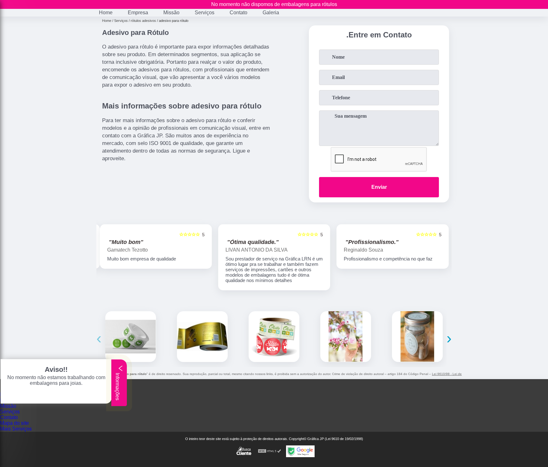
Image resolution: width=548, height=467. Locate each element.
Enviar (379, 187)
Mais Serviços (16, 428)
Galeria (271, 12)
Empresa (138, 12)
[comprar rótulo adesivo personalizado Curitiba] (345, 336)
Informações (117, 386)
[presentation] (98, 338)
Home (106, 12)
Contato (238, 12)
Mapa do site (14, 423)
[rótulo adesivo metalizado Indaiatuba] (202, 336)
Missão (171, 12)
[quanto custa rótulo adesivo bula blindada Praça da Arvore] (274, 336)
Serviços (204, 12)
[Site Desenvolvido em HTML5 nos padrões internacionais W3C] (269, 451)
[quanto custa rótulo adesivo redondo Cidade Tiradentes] (130, 336)
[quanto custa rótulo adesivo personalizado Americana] (417, 336)
